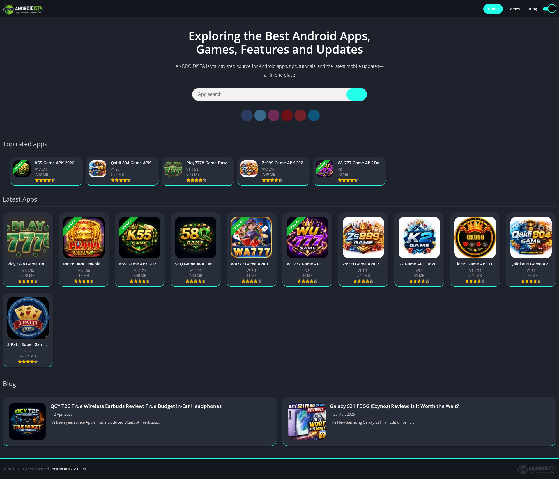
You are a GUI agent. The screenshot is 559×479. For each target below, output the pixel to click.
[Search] (356, 94)
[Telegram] (314, 115)
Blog (533, 8)
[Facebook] (247, 115)
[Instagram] (274, 115)
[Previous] (4, 171)
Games (513, 8)
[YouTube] (287, 115)
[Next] (554, 171)
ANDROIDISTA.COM (69, 468)
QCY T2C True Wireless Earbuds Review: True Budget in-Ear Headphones (136, 406)
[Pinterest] (300, 115)
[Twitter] (260, 115)
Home (493, 8)
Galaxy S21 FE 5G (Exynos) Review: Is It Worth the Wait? (394, 406)
